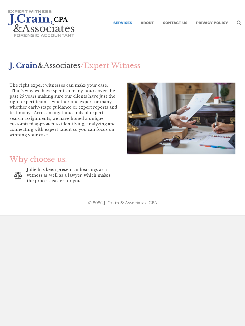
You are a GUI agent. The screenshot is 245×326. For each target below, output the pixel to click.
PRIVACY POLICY (212, 23)
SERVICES (122, 23)
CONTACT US (175, 23)
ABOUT (147, 23)
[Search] (236, 22)
